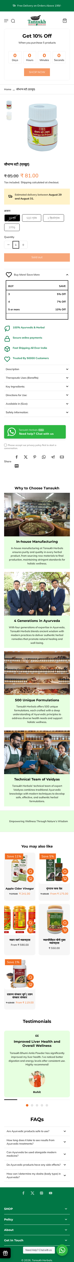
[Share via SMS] (16, 466)
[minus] (8, 244)
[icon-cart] (64, 20)
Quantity (9, 237)
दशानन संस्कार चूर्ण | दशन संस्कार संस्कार (19, 996)
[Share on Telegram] (52, 457)
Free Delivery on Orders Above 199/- (39, 5)
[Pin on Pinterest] (34, 457)
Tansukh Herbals (42, 1260)
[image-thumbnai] (9, 105)
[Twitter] (32, 1193)
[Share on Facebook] (16, 457)
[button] (37, 257)
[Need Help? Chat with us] (62, 1250)
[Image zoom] (43, 127)
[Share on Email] (61, 457)
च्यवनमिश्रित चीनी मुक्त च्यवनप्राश (54, 941)
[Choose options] (30, 879)
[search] (12, 21)
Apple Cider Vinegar (20, 888)
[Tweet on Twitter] (25, 457)
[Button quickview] (30, 871)
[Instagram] (41, 1193)
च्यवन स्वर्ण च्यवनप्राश (19, 939)
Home (7, 89)
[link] (37, 72)
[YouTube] (50, 1193)
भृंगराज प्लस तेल (54, 888)
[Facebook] (23, 1193)
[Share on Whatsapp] (43, 457)
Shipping (26, 182)
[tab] (27, 1105)
